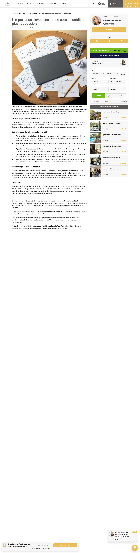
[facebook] (130, 6)
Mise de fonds (110, 70)
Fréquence (112, 86)
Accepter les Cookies (65, 545)
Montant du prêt (96, 78)
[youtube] (127, 6)
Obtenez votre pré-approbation (109, 55)
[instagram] (132, 6)
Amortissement (96, 86)
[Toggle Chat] (135, 548)
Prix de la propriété (97, 70)
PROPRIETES (18, 4)
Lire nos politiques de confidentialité (40, 548)
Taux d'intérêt (113, 78)
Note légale (96, 101)
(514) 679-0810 (131, 4)
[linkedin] (135, 6)
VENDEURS (40, 4)
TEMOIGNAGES (52, 4)
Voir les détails (123, 101)
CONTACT (63, 4)
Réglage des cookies (42, 545)
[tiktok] (124, 6)
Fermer (134, 531)
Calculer (98, 95)
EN (93, 4)
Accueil (14, 13)
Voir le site (109, 101)
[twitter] (138, 6)
